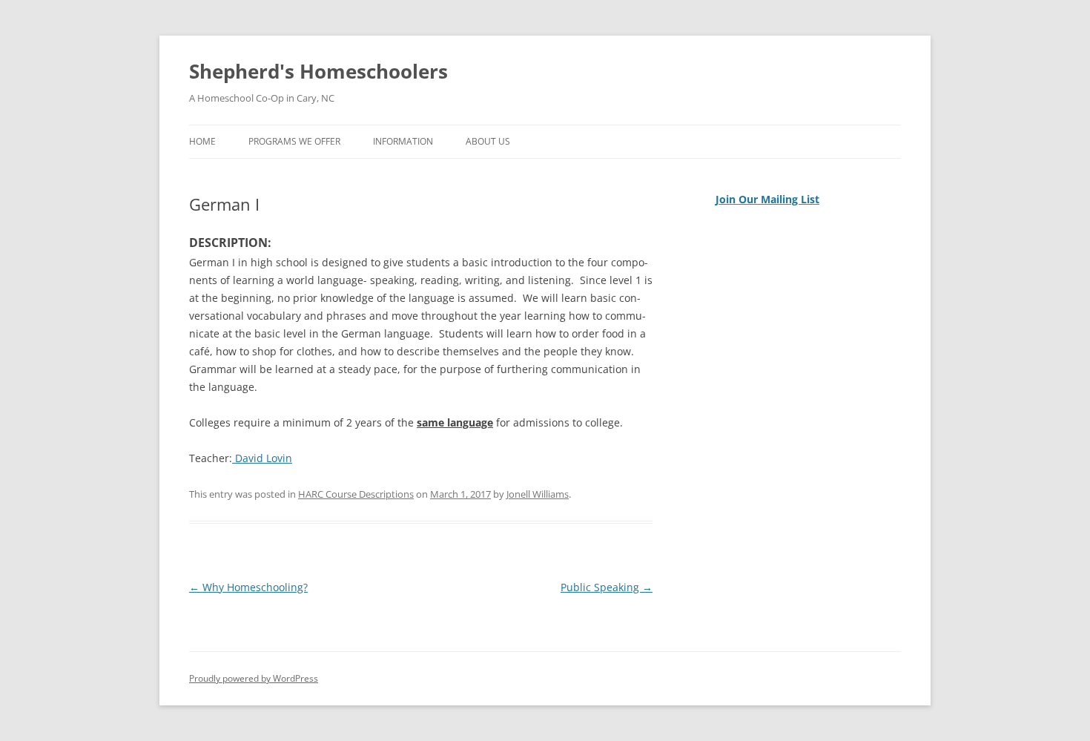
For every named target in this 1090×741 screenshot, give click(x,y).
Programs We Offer (294, 141)
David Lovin (262, 458)
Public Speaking (607, 587)
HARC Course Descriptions (356, 494)
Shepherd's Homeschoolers (318, 71)
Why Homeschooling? (248, 587)
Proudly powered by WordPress (253, 678)
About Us (488, 141)
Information (403, 141)
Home (202, 141)
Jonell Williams (537, 494)
